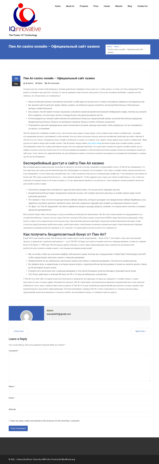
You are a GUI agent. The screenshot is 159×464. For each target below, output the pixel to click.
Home (57, 6)
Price (96, 6)
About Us (70, 6)
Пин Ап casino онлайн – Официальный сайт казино (59, 78)
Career (107, 6)
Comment (14, 351)
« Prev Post (18, 331)
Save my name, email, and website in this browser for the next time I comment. (45, 421)
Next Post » (141, 331)
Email (12, 398)
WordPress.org (68, 459)
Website (12, 409)
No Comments (53, 83)
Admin (30, 83)
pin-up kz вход (94, 143)
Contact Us (142, 6)
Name (12, 386)
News (117, 47)
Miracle (118, 6)
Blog (130, 6)
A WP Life (45, 459)
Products (84, 6)
